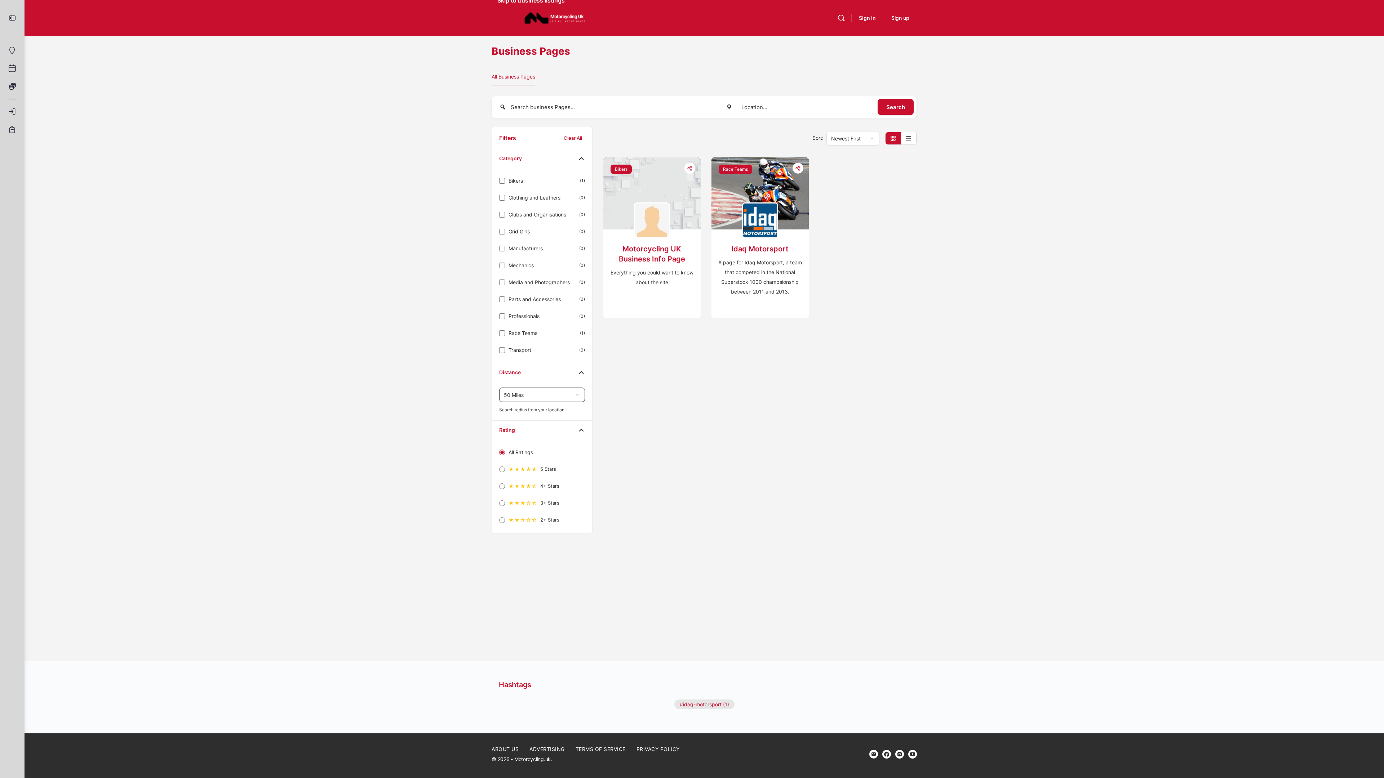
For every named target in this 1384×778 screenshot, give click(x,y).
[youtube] (912, 754)
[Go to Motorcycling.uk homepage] (555, 17)
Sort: (818, 138)
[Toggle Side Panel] (12, 18)
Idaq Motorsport (760, 249)
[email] (873, 754)
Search (895, 107)
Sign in (867, 18)
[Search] (841, 18)
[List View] (909, 138)
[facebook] (886, 754)
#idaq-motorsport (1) (704, 704)
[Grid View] (893, 138)
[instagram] (899, 754)
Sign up (900, 18)
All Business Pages (513, 76)
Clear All (573, 138)
